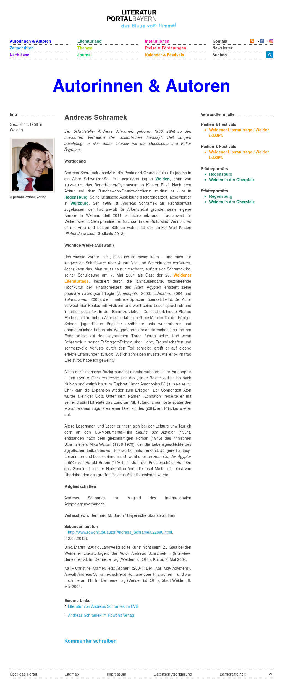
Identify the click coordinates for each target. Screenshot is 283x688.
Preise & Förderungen (165, 48)
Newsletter (222, 48)
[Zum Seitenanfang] (270, 672)
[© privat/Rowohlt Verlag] (32, 165)
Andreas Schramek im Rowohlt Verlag (101, 615)
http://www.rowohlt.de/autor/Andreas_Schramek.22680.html (120, 532)
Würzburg (79, 203)
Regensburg (76, 197)
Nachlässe (19, 55)
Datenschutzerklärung (173, 674)
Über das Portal (23, 674)
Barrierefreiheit (233, 674)
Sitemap (72, 674)
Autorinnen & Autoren (30, 41)
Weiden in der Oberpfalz (232, 179)
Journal (84, 55)
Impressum (116, 674)
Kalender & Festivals (164, 55)
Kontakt (220, 41)
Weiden (163, 178)
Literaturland (89, 41)
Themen (85, 48)
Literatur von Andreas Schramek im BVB (103, 606)
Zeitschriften (22, 48)
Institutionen (157, 41)
